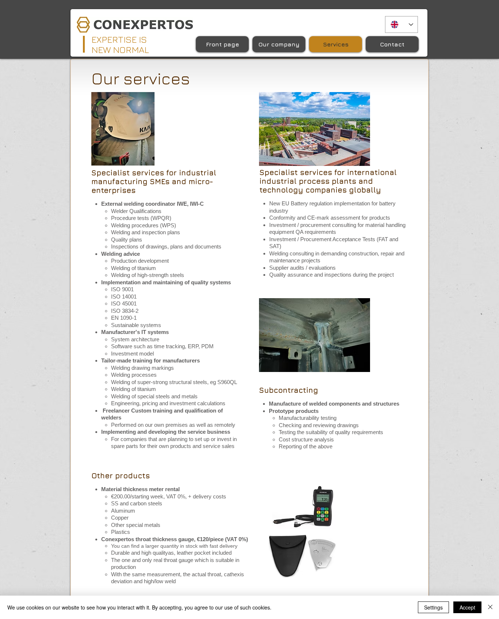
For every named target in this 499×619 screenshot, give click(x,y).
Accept (467, 607)
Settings (433, 607)
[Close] (490, 607)
